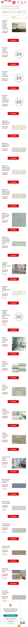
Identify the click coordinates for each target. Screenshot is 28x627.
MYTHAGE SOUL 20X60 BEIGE (5, 570)
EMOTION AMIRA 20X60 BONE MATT (6, 145)
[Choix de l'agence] (18, 2)
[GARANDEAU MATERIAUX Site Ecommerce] (8, 2)
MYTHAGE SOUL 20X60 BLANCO (5, 592)
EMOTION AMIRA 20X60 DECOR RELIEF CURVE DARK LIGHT (6, 240)
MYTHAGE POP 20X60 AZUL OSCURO (6, 481)
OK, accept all (11, 615)
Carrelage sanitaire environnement (12, 6)
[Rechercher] (25, 2)
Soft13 (23, 619)
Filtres (14, 17)
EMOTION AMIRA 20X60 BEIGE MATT (6, 122)
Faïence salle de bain (5, 8)
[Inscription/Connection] (21, 2)
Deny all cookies (11, 618)
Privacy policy (10, 623)
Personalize (10, 621)
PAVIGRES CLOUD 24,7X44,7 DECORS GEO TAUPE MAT (5, 99)
